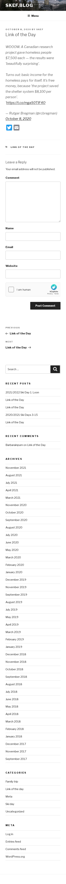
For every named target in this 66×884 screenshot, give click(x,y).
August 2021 (14, 475)
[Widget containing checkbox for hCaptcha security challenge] (33, 289)
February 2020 (15, 565)
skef (40, 29)
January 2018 (14, 736)
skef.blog (19, 5)
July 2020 (12, 535)
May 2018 (12, 706)
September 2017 (16, 759)
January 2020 (14, 572)
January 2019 (14, 647)
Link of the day (23, 147)
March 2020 (13, 557)
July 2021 (11, 482)
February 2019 (15, 639)
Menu (35, 15)
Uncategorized (15, 811)
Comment (12, 177)
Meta (9, 796)
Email (9, 247)
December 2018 (16, 654)
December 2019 (16, 579)
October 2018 (14, 669)
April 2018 (12, 714)
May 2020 (12, 550)
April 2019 (12, 624)
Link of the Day (15, 400)
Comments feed (16, 849)
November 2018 (16, 662)
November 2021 (16, 467)
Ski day (10, 804)
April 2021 (12, 490)
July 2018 (11, 691)
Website (12, 266)
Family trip (12, 781)
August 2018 (14, 684)
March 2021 (13, 497)
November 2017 (16, 751)
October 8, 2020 (18, 119)
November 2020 (16, 505)
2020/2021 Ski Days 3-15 (22, 415)
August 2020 (14, 527)
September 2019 (16, 594)
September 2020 (16, 520)
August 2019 (14, 602)
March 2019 (13, 632)
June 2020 (12, 542)
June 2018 (12, 699)
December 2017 (16, 744)
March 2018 (13, 721)
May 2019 (12, 617)
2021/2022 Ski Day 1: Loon (22, 392)
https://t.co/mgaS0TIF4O (25, 103)
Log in (9, 834)
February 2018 (15, 729)
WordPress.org (15, 856)
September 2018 (16, 676)
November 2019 (16, 587)
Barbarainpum (14, 445)
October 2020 (14, 512)
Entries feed (13, 841)
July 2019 (11, 609)
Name (10, 228)
